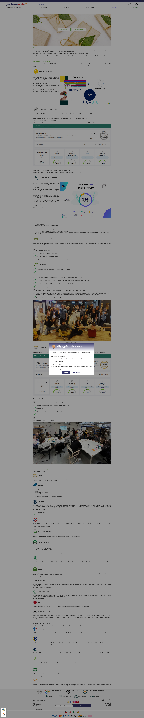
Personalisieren (76, 372)
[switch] (4, 715)
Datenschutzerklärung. (56, 369)
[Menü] (5, 708)
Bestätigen (66, 372)
